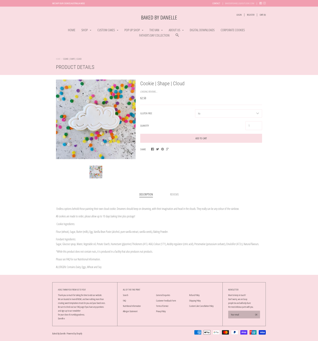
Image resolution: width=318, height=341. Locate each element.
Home (71, 30)
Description (146, 194)
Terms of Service (162, 306)
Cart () (263, 14)
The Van (154, 30)
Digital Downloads (202, 30)
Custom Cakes (106, 30)
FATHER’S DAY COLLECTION (154, 35)
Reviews (174, 194)
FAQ (124, 300)
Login (239, 14)
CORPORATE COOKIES (233, 30)
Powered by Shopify (74, 333)
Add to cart (201, 138)
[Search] (177, 36)
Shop (84, 30)
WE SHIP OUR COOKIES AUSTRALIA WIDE (68, 3)
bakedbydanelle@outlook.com (239, 3)
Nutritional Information (132, 306)
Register (250, 14)
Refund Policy (194, 295)
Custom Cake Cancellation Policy (201, 306)
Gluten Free (146, 113)
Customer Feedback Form (166, 300)
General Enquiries (163, 295)
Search (125, 295)
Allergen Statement (130, 311)
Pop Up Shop (132, 30)
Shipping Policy (195, 300)
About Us (175, 30)
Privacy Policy (161, 311)
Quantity (144, 125)
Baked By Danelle (159, 17)
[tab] (146, 194)
